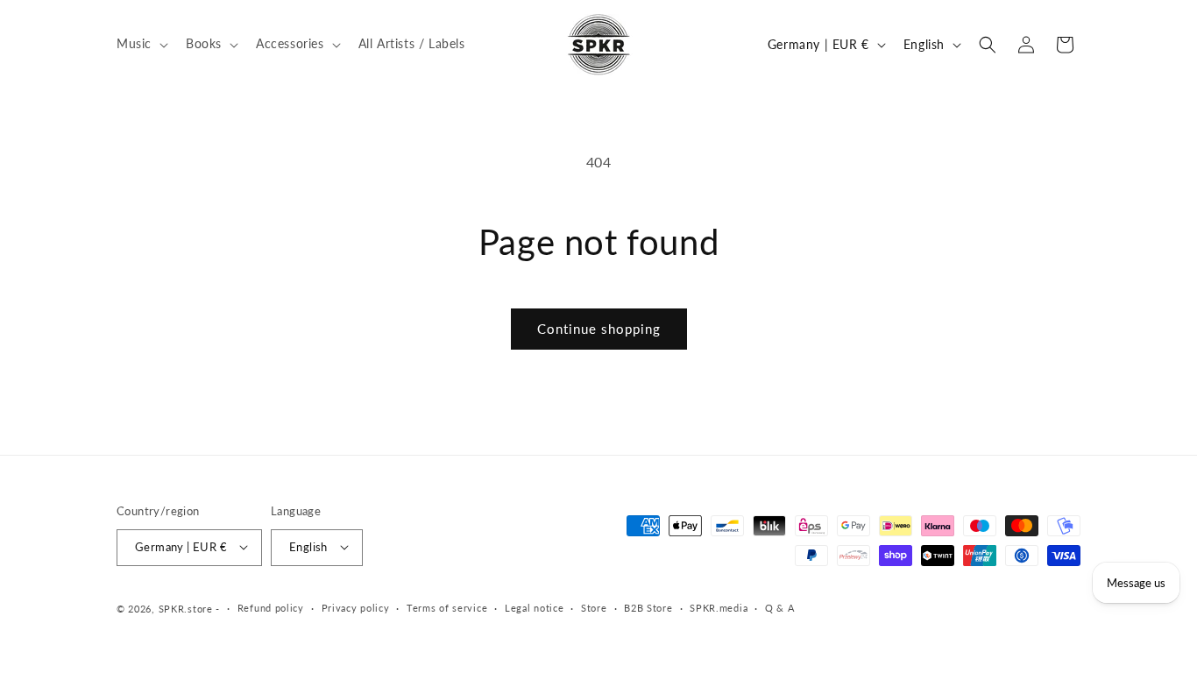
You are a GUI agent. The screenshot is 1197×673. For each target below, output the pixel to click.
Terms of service (447, 607)
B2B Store (648, 607)
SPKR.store (186, 607)
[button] (140, 43)
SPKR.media (718, 607)
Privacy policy (356, 607)
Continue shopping (599, 328)
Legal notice (534, 607)
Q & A (780, 607)
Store (594, 607)
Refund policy (270, 607)
